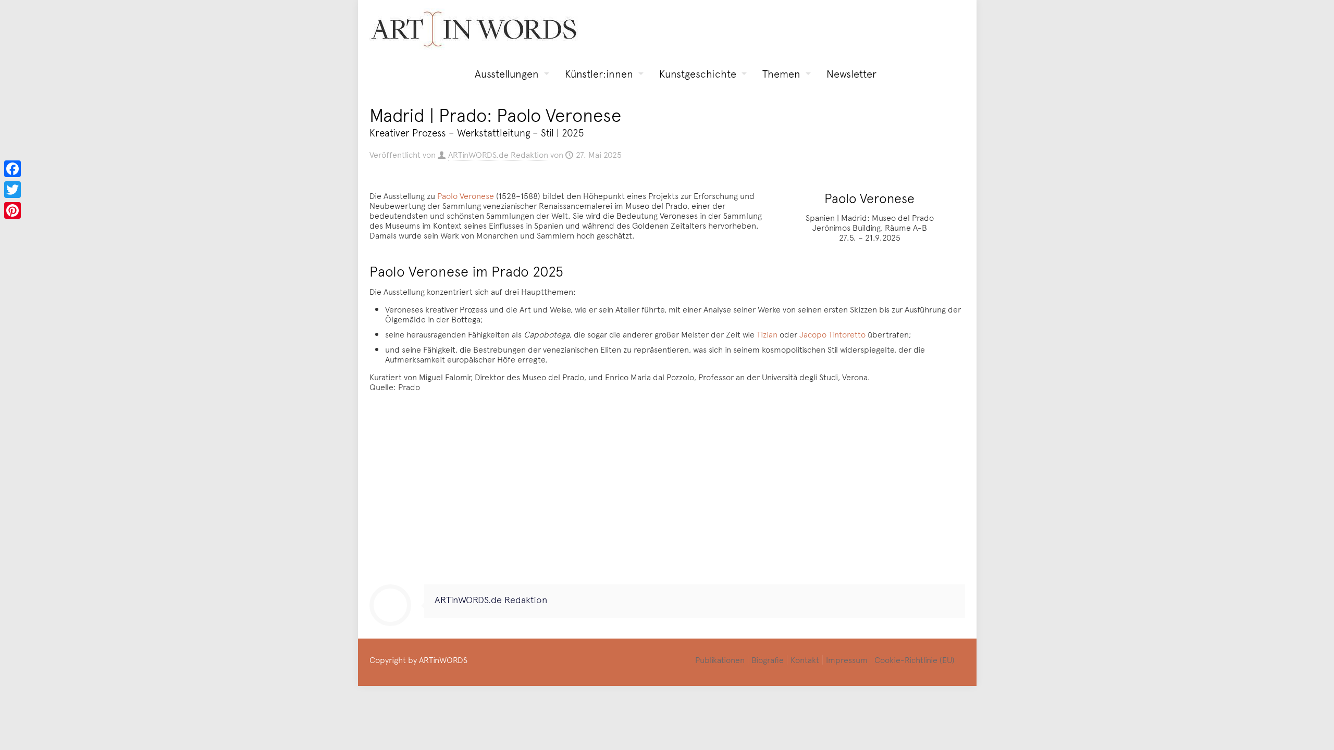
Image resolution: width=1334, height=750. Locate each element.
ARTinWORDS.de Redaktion (498, 154)
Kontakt (804, 659)
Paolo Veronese (465, 195)
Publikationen (720, 659)
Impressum (847, 659)
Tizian (767, 334)
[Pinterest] (12, 210)
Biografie (767, 659)
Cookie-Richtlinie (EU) (914, 659)
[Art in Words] (473, 29)
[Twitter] (12, 189)
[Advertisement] (667, 491)
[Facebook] (12, 168)
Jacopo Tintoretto (832, 334)
